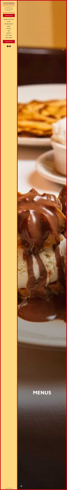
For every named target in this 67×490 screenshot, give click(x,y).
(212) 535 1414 (9, 10)
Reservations (10, 15)
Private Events (9, 23)
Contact (8, 33)
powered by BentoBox (11, 488)
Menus (9, 21)
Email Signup (9, 37)
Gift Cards (9, 35)
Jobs (9, 30)
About (9, 26)
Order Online (10, 41)
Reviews (9, 28)
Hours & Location (9, 19)
